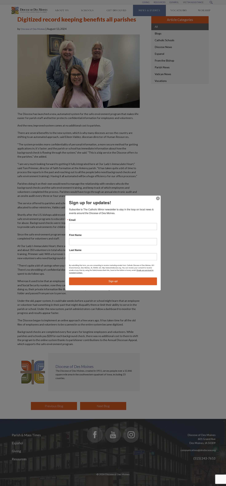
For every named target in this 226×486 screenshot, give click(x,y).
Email (72, 220)
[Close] (158, 198)
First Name (75, 235)
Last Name (75, 250)
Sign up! (113, 281)
